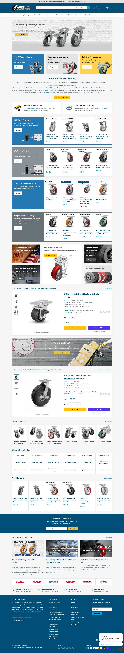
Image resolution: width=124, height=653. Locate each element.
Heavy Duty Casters (87, 455)
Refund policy (52, 639)
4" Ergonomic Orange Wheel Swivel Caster (101, 198)
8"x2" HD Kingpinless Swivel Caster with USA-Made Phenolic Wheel (52, 231)
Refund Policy (74, 610)
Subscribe (73, 528)
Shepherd (66, 300)
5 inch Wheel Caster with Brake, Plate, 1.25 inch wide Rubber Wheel (36, 500)
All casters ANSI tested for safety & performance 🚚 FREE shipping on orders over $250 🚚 (62, 1)
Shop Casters (15, 15)
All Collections (109, 421)
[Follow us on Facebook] (59, 648)
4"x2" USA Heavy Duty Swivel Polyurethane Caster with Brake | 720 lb (69, 167)
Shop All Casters (21, 34)
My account (96, 8)
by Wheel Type (26, 15)
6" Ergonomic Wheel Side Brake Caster (52, 198)
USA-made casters (48, 92)
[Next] (112, 130)
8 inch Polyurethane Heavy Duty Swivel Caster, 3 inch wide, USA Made (103, 231)
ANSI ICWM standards (101, 108)
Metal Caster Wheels (104, 470)
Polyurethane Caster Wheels (53, 470)
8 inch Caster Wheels (87, 462)
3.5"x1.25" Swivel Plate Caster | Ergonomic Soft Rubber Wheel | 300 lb (52, 136)
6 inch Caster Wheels (70, 462)
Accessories (49, 15)
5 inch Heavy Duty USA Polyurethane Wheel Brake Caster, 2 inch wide (53, 500)
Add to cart (75, 328)
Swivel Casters (20, 455)
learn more (28, 591)
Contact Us (88, 15)
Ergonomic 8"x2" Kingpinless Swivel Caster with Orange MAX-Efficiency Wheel (69, 232)
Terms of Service (53, 636)
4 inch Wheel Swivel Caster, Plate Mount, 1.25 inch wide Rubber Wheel (20, 500)
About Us (73, 619)
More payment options (99, 331)
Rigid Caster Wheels (37, 455)
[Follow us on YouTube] (70, 648)
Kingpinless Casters (104, 455)
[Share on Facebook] (101, 312)
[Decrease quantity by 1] (71, 322)
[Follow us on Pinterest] (67, 648)
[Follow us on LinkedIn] (73, 648)
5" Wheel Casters (53, 629)
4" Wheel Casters (53, 626)
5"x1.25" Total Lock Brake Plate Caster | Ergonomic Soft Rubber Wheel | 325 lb (69, 136)
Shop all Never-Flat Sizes (106, 370)
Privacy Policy (74, 614)
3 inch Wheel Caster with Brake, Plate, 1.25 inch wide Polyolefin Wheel (86, 136)
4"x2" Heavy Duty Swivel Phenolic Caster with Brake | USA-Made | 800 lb (52, 167)
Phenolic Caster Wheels (70, 470)
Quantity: (66, 322)
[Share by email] (109, 312)
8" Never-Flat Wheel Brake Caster (78, 375)
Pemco (66, 381)
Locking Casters (54, 455)
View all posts (109, 537)
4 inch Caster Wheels (37, 462)
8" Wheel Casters (53, 634)
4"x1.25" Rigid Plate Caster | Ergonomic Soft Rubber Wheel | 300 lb (103, 136)
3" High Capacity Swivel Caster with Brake (81, 294)
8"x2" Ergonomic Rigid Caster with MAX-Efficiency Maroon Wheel (70, 199)
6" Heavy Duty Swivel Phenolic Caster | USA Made (103, 166)
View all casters (108, 478)
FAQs (72, 605)
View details (109, 288)
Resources (78, 15)
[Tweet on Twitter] (106, 312)
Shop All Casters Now (62, 97)
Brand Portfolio (74, 624)
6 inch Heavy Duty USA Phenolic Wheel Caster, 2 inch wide (69, 500)
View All (18, 130)
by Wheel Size (37, 15)
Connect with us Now (62, 352)
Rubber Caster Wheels (37, 470)
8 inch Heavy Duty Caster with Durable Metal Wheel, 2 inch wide (103, 500)
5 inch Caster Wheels (53, 462)
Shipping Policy (75, 607)
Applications (59, 15)
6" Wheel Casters (53, 631)
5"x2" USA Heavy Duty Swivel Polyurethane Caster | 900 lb (85, 167)
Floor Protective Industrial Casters (103, 462)
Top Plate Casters (70, 455)
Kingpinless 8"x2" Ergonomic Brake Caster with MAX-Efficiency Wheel (86, 231)
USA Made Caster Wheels (20, 470)
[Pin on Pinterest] (104, 312)
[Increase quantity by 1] (79, 322)
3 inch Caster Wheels (20, 462)
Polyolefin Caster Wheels (87, 470)
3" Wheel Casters (53, 624)
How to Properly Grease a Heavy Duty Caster (94, 560)
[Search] (88, 7)
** (68, 312)
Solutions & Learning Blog (77, 617)
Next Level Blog (75, 622)
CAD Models (70, 15)
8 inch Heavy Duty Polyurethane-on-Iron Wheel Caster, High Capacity (85, 501)
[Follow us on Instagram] (64, 648)
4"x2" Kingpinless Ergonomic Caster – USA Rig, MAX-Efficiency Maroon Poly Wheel (86, 200)
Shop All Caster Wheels (55, 602)
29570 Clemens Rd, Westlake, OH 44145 (22, 617)
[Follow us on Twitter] (62, 648)
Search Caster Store (54, 605)
